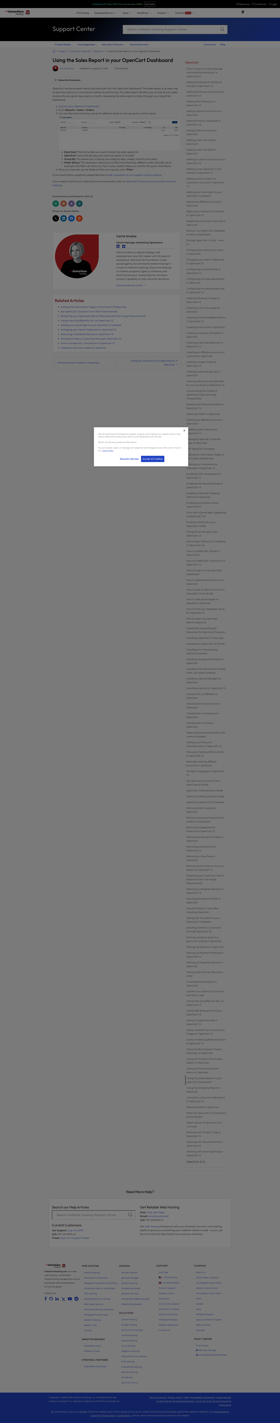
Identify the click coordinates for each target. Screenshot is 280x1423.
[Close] (184, 430)
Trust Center (107, 450)
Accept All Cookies (153, 459)
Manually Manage (129, 459)
